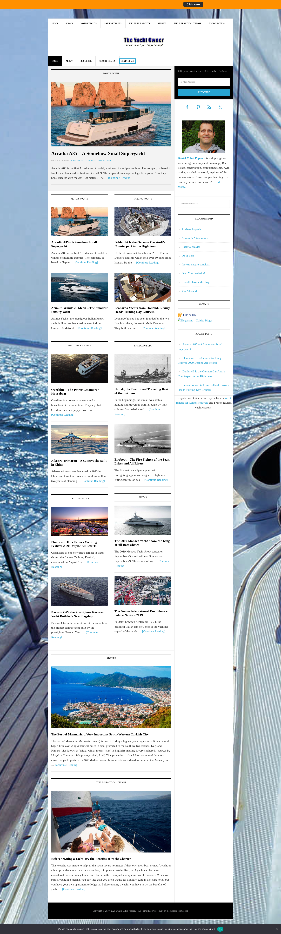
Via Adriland (189, 291)
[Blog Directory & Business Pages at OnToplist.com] (187, 315)
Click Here (193, 4)
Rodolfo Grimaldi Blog (195, 282)
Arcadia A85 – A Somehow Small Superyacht (98, 153)
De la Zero (188, 255)
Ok (220, 929)
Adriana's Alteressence (195, 238)
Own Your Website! (193, 273)
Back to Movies (191, 246)
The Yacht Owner (143, 42)
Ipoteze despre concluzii (196, 264)
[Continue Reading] (119, 177)
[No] (277, 929)
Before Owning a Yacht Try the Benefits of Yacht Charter (91, 858)
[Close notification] (276, 4)
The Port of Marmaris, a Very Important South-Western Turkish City (100, 734)
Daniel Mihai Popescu (126, 911)
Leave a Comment (105, 160)
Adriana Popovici (192, 229)
